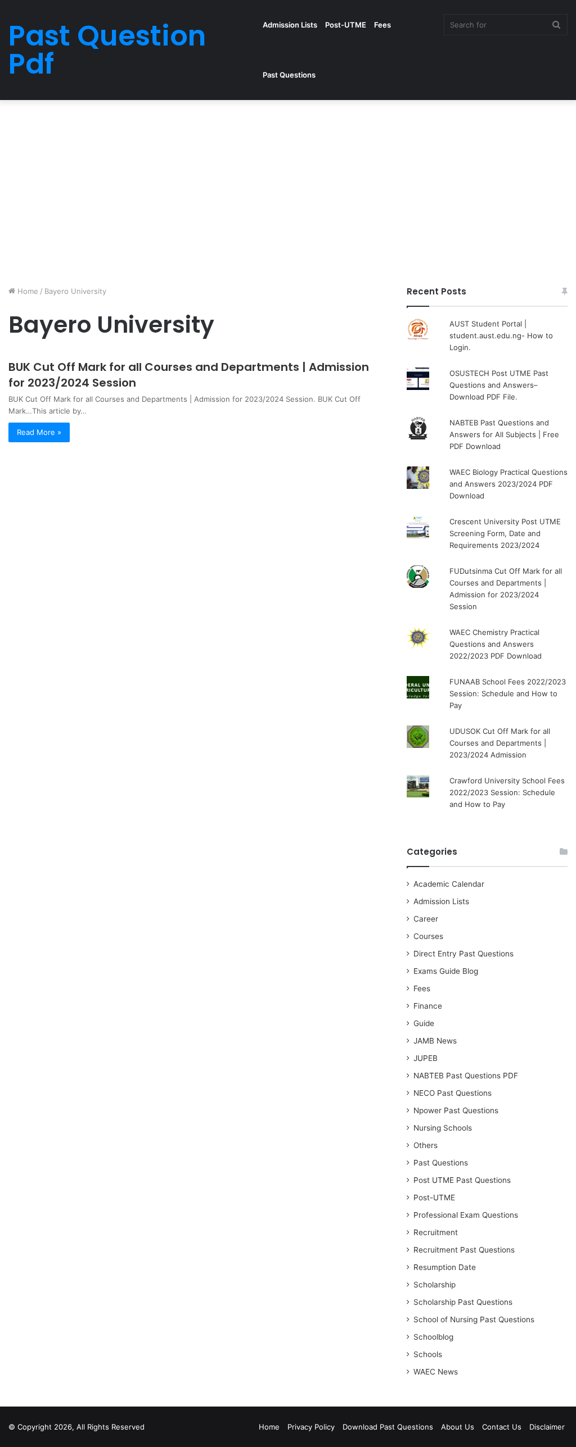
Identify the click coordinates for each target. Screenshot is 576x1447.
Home (26, 291)
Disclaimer (547, 1426)
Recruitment (435, 1232)
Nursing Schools (442, 1127)
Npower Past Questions (455, 1110)
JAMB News (435, 1040)
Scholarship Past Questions (462, 1302)
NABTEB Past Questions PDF (465, 1075)
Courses (428, 936)
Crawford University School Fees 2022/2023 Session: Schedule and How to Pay (507, 792)
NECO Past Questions (452, 1092)
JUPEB (425, 1058)
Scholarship (434, 1284)
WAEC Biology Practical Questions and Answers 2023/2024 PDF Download (508, 484)
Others (425, 1145)
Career (425, 918)
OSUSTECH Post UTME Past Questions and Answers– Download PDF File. (498, 385)
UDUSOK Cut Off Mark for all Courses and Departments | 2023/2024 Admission (499, 743)
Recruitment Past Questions (464, 1249)
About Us (457, 1426)
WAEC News (435, 1371)
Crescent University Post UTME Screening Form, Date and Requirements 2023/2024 (505, 533)
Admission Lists (290, 24)
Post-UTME (345, 24)
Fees (382, 24)
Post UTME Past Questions (462, 1180)
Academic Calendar (448, 883)
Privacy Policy (311, 1426)
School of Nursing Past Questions (473, 1319)
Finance (427, 1005)
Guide (423, 1023)
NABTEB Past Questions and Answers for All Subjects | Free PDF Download (504, 434)
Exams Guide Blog (445, 971)
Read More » (39, 432)
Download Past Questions (388, 1426)
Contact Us (501, 1426)
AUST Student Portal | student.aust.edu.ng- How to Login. (501, 335)
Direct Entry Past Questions (463, 953)
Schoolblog (433, 1336)
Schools (427, 1354)
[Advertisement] (288, 190)
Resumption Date (444, 1267)
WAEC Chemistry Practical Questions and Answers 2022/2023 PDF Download (495, 644)
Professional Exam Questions (465, 1214)
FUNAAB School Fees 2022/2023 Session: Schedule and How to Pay (507, 693)
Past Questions (289, 74)
